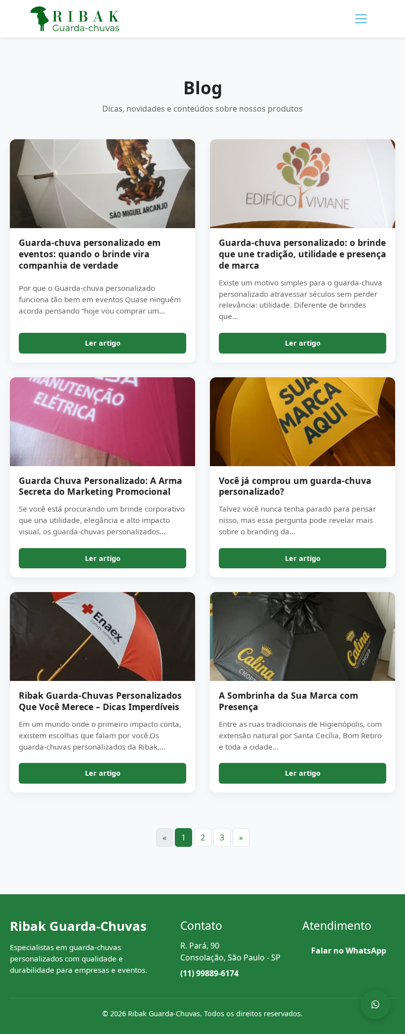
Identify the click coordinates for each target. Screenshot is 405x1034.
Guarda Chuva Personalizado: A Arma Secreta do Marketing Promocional (100, 486)
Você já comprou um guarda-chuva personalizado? (295, 486)
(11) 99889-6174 (209, 973)
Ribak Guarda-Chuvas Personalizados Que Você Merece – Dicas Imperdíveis (100, 701)
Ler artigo (103, 343)
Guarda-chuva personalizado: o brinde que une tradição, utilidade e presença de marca (302, 254)
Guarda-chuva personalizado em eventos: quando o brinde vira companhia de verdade (90, 254)
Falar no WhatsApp (348, 950)
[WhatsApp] (375, 1004)
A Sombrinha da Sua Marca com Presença (288, 701)
